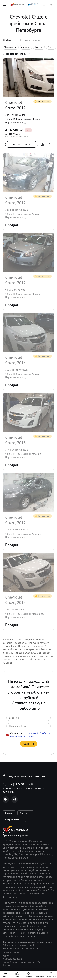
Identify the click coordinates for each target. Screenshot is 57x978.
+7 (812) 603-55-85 (22, 784)
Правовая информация (15, 835)
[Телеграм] (14, 799)
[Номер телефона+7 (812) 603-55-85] (51, 5)
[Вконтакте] (6, 799)
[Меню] (4, 4)
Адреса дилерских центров (27, 776)
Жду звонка (28, 743)
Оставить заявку (21, 144)
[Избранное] (44, 5)
